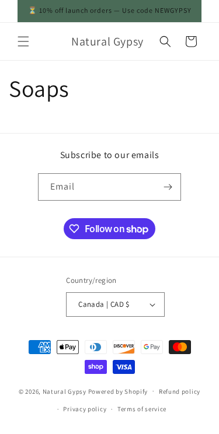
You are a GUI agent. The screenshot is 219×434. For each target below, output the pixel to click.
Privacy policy (84, 409)
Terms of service (141, 409)
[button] (23, 41)
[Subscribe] (167, 187)
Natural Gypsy (64, 391)
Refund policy (179, 391)
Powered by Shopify (118, 391)
